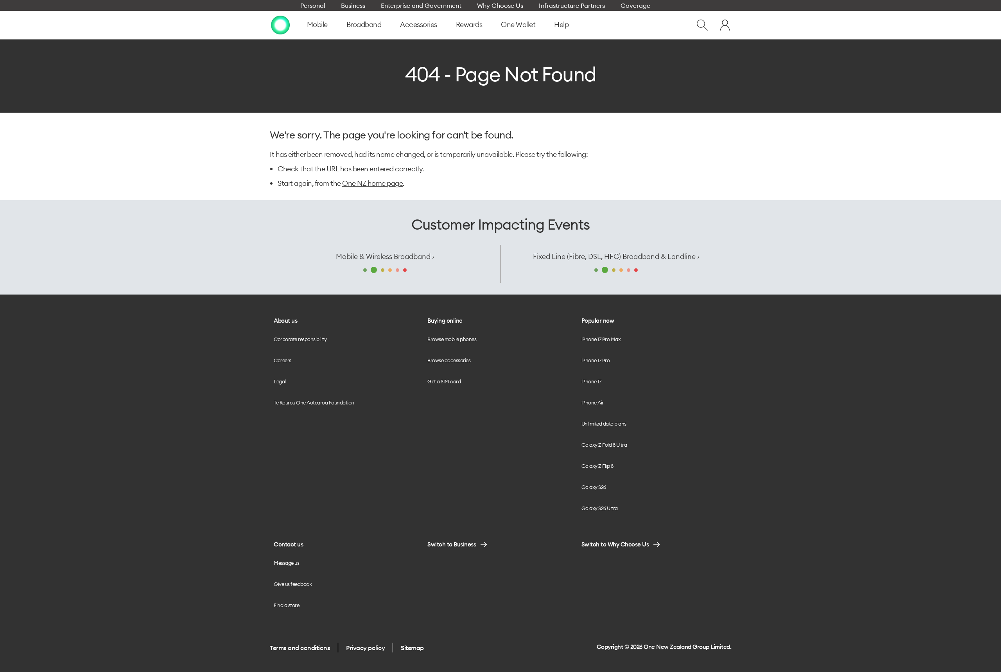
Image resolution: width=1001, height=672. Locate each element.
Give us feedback (293, 584)
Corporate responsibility (300, 339)
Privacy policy (365, 648)
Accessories (418, 24)
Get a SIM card (444, 381)
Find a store (286, 605)
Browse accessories (448, 360)
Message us (286, 563)
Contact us (288, 544)
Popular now (597, 320)
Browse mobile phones (451, 339)
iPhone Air (592, 402)
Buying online (445, 320)
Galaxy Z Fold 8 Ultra (604, 445)
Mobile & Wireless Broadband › (385, 256)
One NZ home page (372, 183)
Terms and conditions (300, 648)
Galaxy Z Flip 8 (597, 466)
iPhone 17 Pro (595, 360)
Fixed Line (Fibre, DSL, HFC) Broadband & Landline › (616, 256)
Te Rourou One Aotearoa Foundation (314, 402)
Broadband (364, 24)
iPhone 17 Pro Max (601, 339)
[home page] (280, 25)
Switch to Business (451, 544)
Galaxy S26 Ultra (599, 508)
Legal (280, 381)
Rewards (469, 24)
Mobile (317, 24)
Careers (282, 360)
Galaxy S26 (593, 487)
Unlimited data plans (603, 423)
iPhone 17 (591, 381)
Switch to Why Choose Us (615, 544)
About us (285, 320)
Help (561, 24)
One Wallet (518, 24)
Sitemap (412, 648)
